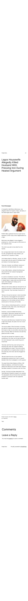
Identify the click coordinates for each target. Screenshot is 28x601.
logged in (10, 438)
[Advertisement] (14, 14)
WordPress (23, 446)
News (15, 416)
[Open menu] (25, 153)
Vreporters (4, 153)
